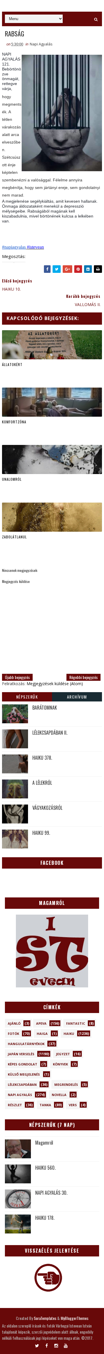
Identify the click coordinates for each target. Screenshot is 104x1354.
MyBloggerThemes (74, 1318)
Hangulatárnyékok (26, 1044)
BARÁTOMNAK (44, 707)
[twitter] (37, 1344)
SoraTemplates (45, 1318)
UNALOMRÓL (12, 479)
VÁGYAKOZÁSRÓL (47, 807)
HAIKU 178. (44, 1217)
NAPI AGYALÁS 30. (51, 1192)
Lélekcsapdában (22, 1084)
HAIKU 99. (41, 832)
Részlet (15, 1105)
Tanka (45, 1105)
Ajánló (14, 1023)
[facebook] (46, 1344)
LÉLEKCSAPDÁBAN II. (49, 732)
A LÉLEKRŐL (42, 782)
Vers (73, 1105)
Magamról (44, 1142)
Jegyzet (63, 1054)
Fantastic (75, 1023)
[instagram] (56, 1344)
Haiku (69, 1033)
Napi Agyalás (41, 44)
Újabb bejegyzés (17, 677)
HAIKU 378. (42, 757)
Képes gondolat (22, 1064)
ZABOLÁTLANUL (14, 536)
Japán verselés (21, 1054)
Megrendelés (66, 1084)
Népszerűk (27, 697)
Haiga (42, 1033)
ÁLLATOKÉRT (12, 364)
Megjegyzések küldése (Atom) (55, 683)
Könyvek (60, 1064)
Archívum (77, 697)
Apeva (41, 1023)
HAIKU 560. (45, 1167)
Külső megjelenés (24, 1074)
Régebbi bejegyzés (83, 677)
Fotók (13, 1033)
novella (59, 1095)
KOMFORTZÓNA (14, 421)
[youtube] (65, 1344)
